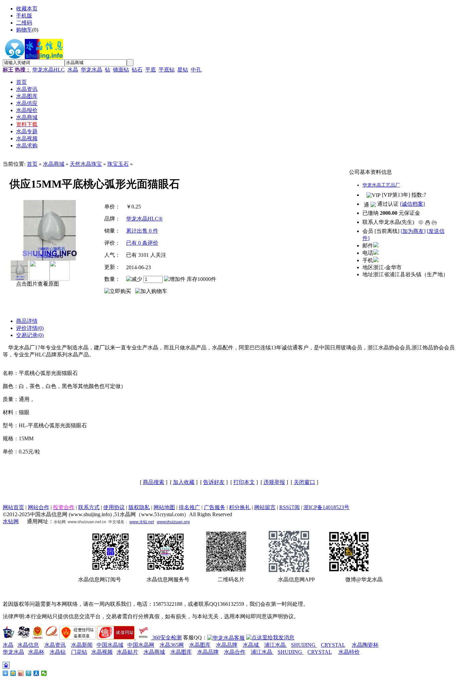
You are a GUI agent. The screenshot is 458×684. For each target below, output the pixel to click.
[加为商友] (413, 231)
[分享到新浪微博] (21, 673)
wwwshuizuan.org (173, 522)
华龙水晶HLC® (144, 219)
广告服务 (214, 507)
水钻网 (11, 521)
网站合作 (38, 507)
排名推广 (189, 507)
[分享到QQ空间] (13, 673)
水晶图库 (200, 645)
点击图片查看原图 (37, 284)
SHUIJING (304, 645)
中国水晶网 (140, 645)
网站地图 (164, 507)
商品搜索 (153, 482)
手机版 (24, 15)
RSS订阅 (289, 507)
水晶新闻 (82, 645)
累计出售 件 (142, 231)
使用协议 (114, 507)
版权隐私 (139, 507)
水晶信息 (28, 645)
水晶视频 (102, 652)
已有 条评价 (142, 243)
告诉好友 (214, 482)
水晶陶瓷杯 (365, 645)
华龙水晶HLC (48, 69)
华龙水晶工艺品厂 (381, 185)
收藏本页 (27, 8)
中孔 (196, 69)
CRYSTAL (333, 645)
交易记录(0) (30, 335)
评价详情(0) (30, 328)
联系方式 (89, 507)
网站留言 (265, 507)
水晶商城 (53, 164)
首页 (32, 164)
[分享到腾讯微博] (29, 673)
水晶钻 (58, 652)
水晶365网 (172, 645)
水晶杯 (36, 652)
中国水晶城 (110, 645)
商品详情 (27, 321)
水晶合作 (234, 652)
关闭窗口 (304, 482)
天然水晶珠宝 (86, 164)
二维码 (24, 23)
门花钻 (79, 652)
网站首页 (13, 507)
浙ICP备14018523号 (326, 507)
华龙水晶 (91, 69)
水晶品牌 (226, 645)
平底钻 (167, 69)
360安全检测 (167, 637)
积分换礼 (239, 507)
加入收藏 (183, 482)
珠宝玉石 (118, 164)
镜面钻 (121, 69)
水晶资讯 (55, 645)
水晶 (72, 69)
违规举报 (274, 482)
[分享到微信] (44, 673)
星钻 (182, 69)
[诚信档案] (412, 204)
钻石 (137, 69)
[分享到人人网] (36, 673)
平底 (150, 69)
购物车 (24, 30)
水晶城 (251, 645)
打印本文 (244, 482)
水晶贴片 (127, 652)
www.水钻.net (141, 522)
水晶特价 (349, 652)
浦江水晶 (275, 645)
